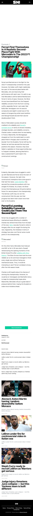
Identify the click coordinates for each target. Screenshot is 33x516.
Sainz (11, 225)
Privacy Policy (10, 508)
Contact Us (16, 509)
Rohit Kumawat (5, 343)
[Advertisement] (16, 24)
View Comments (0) (16, 327)
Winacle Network (23, 512)
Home (4, 508)
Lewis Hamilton (20, 182)
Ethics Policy (19, 508)
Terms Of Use (26, 508)
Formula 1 (6, 44)
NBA (3, 430)
